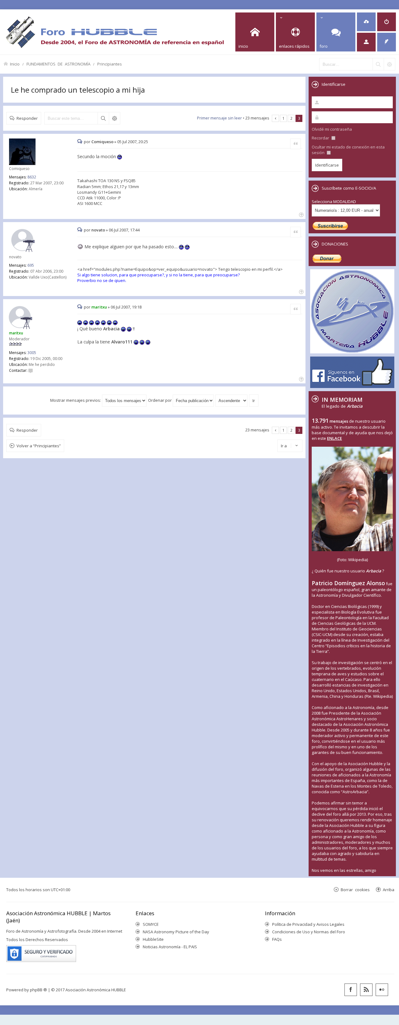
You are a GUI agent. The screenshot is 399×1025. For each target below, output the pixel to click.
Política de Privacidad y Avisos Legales (308, 924)
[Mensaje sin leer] (80, 141)
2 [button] (291, 118)
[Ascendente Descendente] (231, 400)
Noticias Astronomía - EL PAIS (170, 947)
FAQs (277, 939)
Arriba (388, 889)
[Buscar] (378, 64)
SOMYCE (151, 924)
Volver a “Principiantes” (39, 446)
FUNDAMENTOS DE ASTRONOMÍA (58, 64)
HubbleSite (153, 939)
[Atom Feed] (366, 990)
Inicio (15, 64)
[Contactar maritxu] (30, 370)
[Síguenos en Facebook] (350, 990)
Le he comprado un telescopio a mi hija (78, 90)
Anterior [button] (275, 118)
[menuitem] (366, 21)
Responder (27, 118)
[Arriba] (300, 214)
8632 (31, 177)
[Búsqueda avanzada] (389, 64)
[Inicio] (114, 32)
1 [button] (283, 118)
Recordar (321, 138)
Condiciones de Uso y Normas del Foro (308, 932)
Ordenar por (160, 400)
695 (30, 265)
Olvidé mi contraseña (332, 129)
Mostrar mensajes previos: (76, 400)
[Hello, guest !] (366, 42)
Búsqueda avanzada (114, 118)
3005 (31, 352)
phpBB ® (38, 990)
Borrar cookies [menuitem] (355, 889)
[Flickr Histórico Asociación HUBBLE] (382, 990)
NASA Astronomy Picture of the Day (176, 932)
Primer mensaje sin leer (219, 118)
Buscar (103, 118)
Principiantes (109, 64)
